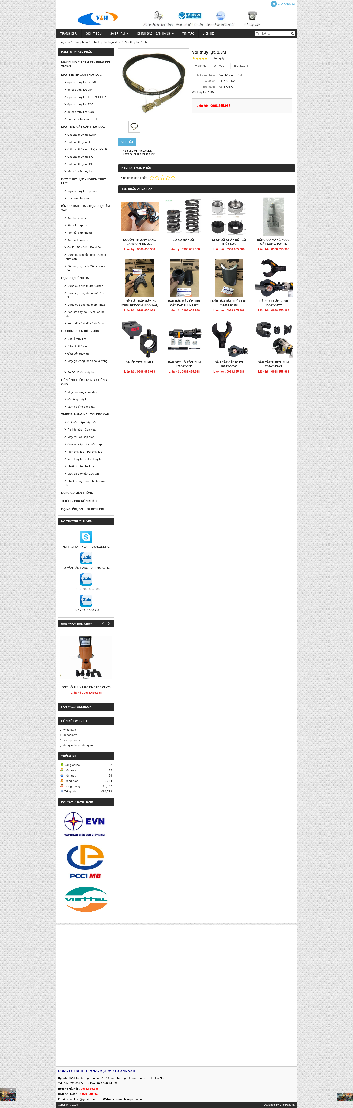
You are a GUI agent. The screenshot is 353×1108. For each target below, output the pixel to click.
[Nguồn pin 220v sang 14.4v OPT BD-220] (140, 216)
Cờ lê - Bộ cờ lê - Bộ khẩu (84, 247)
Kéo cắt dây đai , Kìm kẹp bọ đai (85, 314)
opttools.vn (70, 734)
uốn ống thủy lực (78, 399)
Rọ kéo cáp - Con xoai (81, 429)
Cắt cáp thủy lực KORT (82, 156)
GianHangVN (287, 1104)
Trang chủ (68, 33)
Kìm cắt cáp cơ (77, 225)
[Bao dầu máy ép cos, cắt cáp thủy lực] (184, 278)
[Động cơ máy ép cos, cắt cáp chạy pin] (274, 216)
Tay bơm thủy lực (78, 198)
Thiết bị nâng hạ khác (81, 466)
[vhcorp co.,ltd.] (176, 28)
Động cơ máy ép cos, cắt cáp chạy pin (273, 241)
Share (201, 65)
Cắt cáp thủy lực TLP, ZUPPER (87, 149)
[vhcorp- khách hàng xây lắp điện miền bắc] (86, 861)
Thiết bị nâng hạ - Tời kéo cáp (85, 414)
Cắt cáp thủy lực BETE (82, 164)
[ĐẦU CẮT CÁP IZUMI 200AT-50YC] (229, 339)
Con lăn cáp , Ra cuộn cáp (84, 444)
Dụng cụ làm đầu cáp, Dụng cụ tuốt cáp (86, 256)
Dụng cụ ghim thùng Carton (85, 285)
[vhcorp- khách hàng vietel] (86, 900)
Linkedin (242, 65)
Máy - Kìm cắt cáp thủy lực (83, 126)
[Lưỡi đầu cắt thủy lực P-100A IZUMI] (229, 278)
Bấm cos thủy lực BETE (82, 119)
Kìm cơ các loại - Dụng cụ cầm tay (85, 208)
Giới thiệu (94, 33)
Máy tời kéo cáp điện (80, 437)
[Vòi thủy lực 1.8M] (153, 84)
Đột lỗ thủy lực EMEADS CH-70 (86, 687)
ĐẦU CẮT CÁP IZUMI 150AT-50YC (273, 303)
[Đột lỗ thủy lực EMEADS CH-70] (86, 657)
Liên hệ (208, 33)
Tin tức (188, 33)
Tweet (221, 65)
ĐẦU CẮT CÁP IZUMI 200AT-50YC (229, 364)
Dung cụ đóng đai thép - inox (86, 304)
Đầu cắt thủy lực (77, 346)
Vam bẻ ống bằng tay (81, 406)
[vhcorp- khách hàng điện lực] (86, 825)
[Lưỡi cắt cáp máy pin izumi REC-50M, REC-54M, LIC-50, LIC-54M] (140, 278)
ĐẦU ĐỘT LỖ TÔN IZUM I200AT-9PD (184, 364)
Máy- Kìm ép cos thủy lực (81, 74)
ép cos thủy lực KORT (81, 111)
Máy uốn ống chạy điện (82, 392)
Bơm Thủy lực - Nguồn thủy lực (83, 181)
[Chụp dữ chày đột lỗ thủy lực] (229, 216)
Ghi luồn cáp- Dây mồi (81, 422)
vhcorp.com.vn (72, 740)
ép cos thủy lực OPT (80, 89)
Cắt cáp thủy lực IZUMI (82, 134)
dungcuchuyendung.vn (78, 745)
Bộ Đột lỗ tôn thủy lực (81, 372)
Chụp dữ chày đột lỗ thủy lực (229, 241)
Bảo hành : (209, 86)
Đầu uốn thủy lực (78, 353)
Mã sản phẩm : (207, 75)
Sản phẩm (118, 33)
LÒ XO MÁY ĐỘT (184, 239)
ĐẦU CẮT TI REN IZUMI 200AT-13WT (274, 364)
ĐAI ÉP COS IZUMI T (139, 362)
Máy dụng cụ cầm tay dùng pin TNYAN (85, 64)
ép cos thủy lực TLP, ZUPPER (86, 97)
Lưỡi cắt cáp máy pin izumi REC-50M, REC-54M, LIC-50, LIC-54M (139, 305)
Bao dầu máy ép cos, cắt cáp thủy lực (184, 303)
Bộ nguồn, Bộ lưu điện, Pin (82, 509)
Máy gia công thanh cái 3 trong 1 (86, 363)
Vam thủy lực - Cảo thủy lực (85, 459)
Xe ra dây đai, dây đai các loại (86, 323)
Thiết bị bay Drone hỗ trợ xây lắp (85, 483)
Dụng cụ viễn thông (77, 492)
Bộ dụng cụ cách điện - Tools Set (85, 268)
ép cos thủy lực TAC (80, 104)
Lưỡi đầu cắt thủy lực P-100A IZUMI (228, 303)
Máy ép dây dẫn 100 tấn (83, 473)
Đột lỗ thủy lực (76, 338)
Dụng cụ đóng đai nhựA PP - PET (85, 295)
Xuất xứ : (211, 81)
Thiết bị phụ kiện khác (79, 501)
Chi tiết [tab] (127, 141)
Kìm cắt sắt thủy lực (80, 171)
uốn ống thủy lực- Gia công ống (84, 382)
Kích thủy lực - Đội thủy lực (84, 451)
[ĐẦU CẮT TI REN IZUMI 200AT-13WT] (274, 339)
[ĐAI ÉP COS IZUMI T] (140, 339)
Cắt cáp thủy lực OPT (81, 142)
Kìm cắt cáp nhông (79, 232)
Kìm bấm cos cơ (77, 218)
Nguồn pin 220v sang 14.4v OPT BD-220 (139, 241)
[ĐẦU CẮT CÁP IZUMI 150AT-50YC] (274, 278)
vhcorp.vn (69, 729)
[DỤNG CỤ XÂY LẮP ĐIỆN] (345, 1097)
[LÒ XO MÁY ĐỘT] (184, 216)
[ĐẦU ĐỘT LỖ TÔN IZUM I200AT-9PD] (184, 339)
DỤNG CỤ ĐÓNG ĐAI (75, 278)
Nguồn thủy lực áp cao (82, 191)
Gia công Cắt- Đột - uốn (80, 331)
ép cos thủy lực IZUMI (81, 82)
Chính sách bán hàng (154, 33)
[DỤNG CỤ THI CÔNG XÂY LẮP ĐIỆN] (8, 1094)
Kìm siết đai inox (78, 240)
